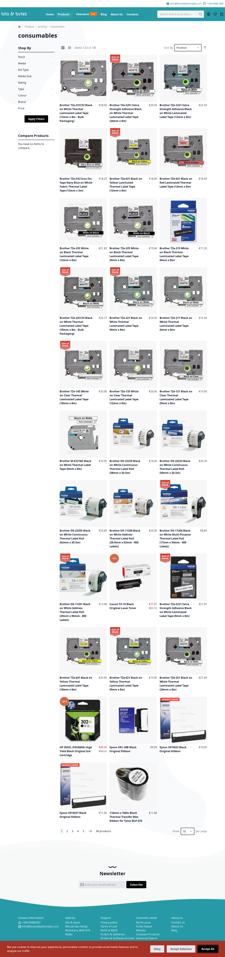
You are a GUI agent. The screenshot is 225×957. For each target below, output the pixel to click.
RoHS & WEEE (109, 930)
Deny (157, 949)
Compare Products (148, 934)
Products (29, 26)
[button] (103, 58)
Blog (174, 930)
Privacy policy (109, 922)
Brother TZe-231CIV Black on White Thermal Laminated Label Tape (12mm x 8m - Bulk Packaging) (76, 113)
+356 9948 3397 (215, 3)
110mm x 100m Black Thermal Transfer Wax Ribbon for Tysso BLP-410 (126, 817)
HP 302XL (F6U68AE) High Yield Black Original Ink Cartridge (76, 751)
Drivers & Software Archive (117, 938)
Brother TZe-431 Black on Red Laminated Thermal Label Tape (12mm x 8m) (176, 182)
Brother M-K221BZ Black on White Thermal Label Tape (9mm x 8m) (75, 465)
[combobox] (180, 14)
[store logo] (14, 14)
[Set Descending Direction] (205, 48)
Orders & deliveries (113, 934)
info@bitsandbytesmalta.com (185, 3)
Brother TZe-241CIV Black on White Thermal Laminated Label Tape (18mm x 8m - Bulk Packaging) (76, 325)
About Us (177, 926)
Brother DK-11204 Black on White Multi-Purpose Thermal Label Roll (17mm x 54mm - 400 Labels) (175, 538)
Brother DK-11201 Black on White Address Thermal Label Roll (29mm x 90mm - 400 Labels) (75, 612)
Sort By (168, 48)
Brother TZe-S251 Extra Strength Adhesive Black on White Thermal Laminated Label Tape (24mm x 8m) (126, 113)
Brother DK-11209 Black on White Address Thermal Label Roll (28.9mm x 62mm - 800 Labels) (125, 538)
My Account (143, 922)
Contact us (178, 922)
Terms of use (109, 926)
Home (19, 26)
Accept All (207, 949)
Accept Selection (181, 949)
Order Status (144, 926)
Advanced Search (146, 938)
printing (42, 26)
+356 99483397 (31, 922)
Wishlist (141, 930)
